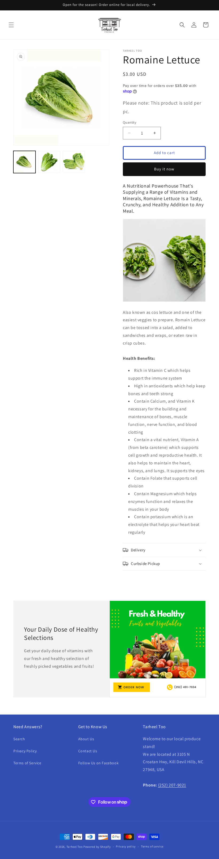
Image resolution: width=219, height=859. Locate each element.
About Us (86, 738)
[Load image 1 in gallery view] (24, 162)
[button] (11, 25)
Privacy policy (126, 846)
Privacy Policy (25, 751)
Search (19, 738)
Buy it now (164, 168)
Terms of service (152, 846)
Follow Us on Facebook (98, 763)
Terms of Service (27, 763)
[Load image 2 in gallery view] (49, 162)
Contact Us (87, 751)
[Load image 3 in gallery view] (74, 162)
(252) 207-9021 (172, 785)
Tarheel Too (75, 847)
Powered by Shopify (97, 847)
